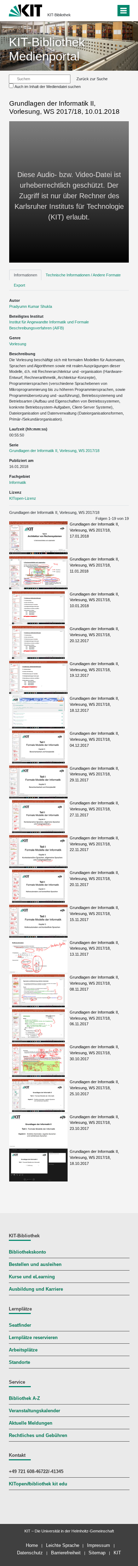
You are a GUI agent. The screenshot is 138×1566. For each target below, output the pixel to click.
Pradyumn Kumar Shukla (30, 306)
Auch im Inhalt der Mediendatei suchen (48, 86)
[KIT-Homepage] (25, 10)
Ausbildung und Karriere (36, 1289)
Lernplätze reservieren (33, 1337)
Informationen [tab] (25, 275)
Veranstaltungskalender (34, 1410)
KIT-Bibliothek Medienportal (47, 49)
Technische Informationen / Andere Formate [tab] (83, 275)
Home (32, 1545)
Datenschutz (30, 1552)
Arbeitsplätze (23, 1350)
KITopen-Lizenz (22, 498)
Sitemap (96, 1552)
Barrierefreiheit (66, 1552)
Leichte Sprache (62, 1545)
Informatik (17, 482)
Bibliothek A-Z (24, 1398)
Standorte (19, 1362)
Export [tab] (19, 285)
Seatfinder (20, 1325)
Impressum (98, 1545)
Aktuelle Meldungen (30, 1423)
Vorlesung (17, 344)
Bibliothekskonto (27, 1252)
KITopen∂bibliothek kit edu (38, 1484)
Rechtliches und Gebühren (38, 1435)
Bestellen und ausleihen (35, 1264)
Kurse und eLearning (32, 1276)
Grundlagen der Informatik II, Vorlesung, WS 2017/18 (54, 450)
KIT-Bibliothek (59, 15)
